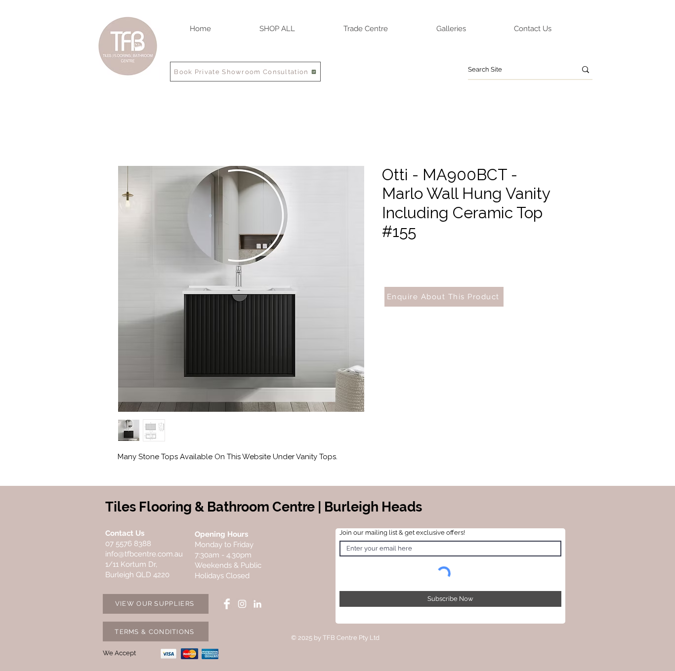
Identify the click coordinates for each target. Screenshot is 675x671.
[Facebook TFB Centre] (226, 603)
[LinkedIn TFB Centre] (257, 603)
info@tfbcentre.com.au (144, 554)
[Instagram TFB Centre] (242, 603)
